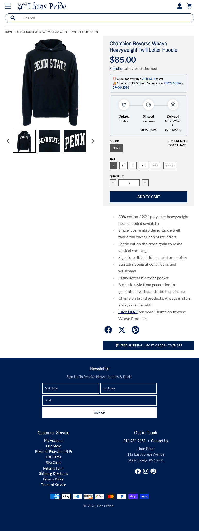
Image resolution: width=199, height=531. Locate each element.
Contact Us (159, 441)
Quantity (117, 176)
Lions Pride (105, 506)
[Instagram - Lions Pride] (146, 471)
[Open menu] (9, 6)
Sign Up (99, 412)
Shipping (116, 68)
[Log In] (179, 6)
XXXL (169, 165)
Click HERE (128, 311)
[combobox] (107, 17)
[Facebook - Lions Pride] (138, 471)
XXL (155, 165)
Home (9, 31)
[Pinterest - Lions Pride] (153, 471)
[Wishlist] (172, 6)
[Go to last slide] (8, 141)
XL (143, 165)
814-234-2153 (134, 441)
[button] (24, 141)
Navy (116, 148)
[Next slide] (92, 141)
